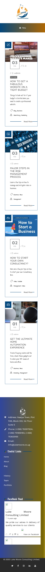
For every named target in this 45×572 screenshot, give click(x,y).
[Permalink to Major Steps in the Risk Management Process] (21, 151)
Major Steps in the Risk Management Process (19, 172)
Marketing (24, 115)
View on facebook (31, 534)
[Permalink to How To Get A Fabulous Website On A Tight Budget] (21, 61)
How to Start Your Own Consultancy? (19, 260)
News (21, 194)
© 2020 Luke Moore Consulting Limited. (21, 559)
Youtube (20, 281)
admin (17, 73)
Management (17, 199)
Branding (16, 373)
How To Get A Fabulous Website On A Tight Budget (19, 85)
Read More (28, 121)
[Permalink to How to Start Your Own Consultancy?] (21, 235)
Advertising (17, 115)
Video (15, 281)
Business (19, 110)
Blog (15, 110)
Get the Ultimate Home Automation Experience (21, 343)
